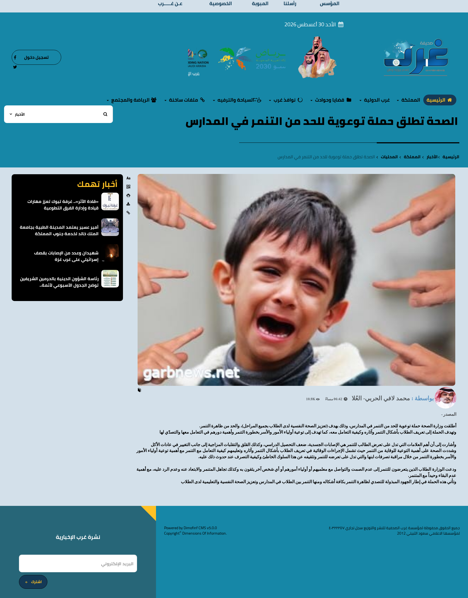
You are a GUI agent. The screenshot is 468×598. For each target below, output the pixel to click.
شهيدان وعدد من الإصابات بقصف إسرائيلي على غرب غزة (66, 256)
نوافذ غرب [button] (284, 99)
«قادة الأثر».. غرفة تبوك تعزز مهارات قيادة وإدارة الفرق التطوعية (63, 204)
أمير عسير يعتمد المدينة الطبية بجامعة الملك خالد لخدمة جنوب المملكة (59, 230)
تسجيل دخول (36, 57)
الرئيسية (436, 99)
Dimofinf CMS (195, 527)
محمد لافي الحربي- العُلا (381, 398)
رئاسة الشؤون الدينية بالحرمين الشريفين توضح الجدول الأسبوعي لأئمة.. (59, 281)
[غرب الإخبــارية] (415, 56)
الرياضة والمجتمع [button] (130, 99)
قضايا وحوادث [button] (329, 99)
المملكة (412, 157)
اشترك (36, 581)
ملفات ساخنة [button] (183, 99)
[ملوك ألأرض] (317, 56)
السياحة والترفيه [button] (235, 99)
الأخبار (432, 157)
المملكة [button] (410, 99)
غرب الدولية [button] (376, 99)
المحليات (389, 157)
